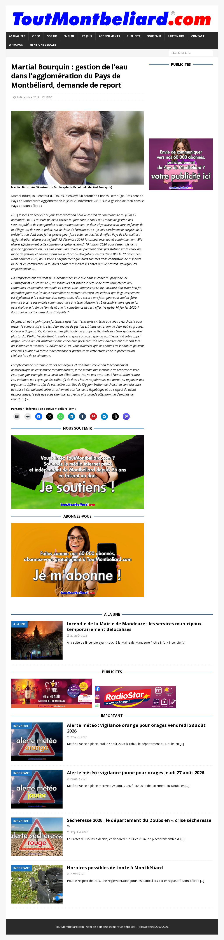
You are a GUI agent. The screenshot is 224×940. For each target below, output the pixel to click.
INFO (49, 97)
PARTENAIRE (176, 36)
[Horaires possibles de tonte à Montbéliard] (37, 884)
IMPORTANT (112, 715)
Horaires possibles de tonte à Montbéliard (115, 868)
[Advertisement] (185, 101)
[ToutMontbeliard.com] (112, 29)
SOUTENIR (154, 36)
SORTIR (52, 36)
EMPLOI (69, 36)
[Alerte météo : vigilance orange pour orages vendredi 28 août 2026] (37, 741)
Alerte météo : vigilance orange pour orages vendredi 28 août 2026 (136, 728)
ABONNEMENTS (109, 36)
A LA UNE (112, 614)
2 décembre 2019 (28, 97)
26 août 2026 (78, 779)
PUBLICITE (133, 36)
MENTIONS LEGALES (43, 45)
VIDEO (36, 36)
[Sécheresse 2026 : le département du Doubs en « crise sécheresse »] (37, 836)
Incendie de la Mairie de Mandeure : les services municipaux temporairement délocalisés (134, 626)
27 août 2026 (78, 636)
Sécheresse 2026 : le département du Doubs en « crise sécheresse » (139, 823)
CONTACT (197, 36)
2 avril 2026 (77, 874)
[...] (184, 642)
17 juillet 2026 (79, 832)
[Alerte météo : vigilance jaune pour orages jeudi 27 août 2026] (37, 789)
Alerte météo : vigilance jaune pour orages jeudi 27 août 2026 (135, 773)
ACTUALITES (17, 36)
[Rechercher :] (191, 52)
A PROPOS (16, 45)
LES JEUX (86, 36)
